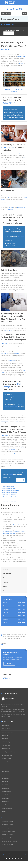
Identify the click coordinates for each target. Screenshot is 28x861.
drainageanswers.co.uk (7, 821)
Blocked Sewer (5, 778)
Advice (5, 586)
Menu (24, 13)
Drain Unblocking (6, 742)
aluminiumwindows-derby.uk (8, 831)
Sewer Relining (5, 798)
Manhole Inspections (7, 755)
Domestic (5, 582)
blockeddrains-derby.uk (7, 844)
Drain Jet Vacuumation (7, 732)
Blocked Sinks (5, 781)
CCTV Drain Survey (6, 745)
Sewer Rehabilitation (8, 531)
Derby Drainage (11, 699)
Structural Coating (17, 524)
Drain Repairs (5, 738)
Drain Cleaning (5, 725)
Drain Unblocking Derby (8, 486)
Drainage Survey (6, 748)
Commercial (6, 577)
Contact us (6, 591)
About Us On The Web (21, 854)
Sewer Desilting (5, 788)
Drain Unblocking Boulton (9, 488)
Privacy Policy (12, 854)
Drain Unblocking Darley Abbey (10, 496)
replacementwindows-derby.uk (9, 841)
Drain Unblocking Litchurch (9, 499)
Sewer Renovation (6, 805)
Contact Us (20, 480)
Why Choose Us (7, 573)
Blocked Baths (5, 771)
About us (5, 569)
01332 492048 (10, 24)
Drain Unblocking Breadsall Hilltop (11, 490)
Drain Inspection (6, 728)
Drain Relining (5, 735)
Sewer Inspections (10, 533)
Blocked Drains (5, 775)
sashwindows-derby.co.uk (8, 824)
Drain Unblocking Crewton (9, 494)
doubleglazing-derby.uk (7, 834)
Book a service (6, 13)
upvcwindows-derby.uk (7, 838)
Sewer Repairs (16, 531)
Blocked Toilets (5, 785)
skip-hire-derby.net (6, 828)
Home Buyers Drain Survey (8, 752)
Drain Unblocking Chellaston (10, 492)
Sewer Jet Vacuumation (8, 795)
